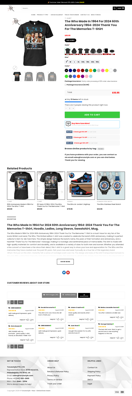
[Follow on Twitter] (64, 272)
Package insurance (73, 81)
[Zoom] (15, 68)
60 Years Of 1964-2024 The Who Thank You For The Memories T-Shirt (51, 205)
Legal (90, 383)
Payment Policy (94, 375)
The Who (101, 149)
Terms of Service (54, 379)
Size (67, 57)
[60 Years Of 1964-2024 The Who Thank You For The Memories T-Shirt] (51, 185)
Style (67, 45)
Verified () (70, 295)
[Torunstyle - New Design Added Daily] (13, 8)
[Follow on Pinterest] (68, 272)
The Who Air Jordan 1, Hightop (78, 204)
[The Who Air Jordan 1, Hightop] (81, 185)
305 (20, 302)
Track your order (72, 15)
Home (33, 15)
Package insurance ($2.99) (78, 85)
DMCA (90, 379)
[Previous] (15, 44)
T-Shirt (68, 18)
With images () (51, 295)
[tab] (11, 219)
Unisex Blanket (57, 15)
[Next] (53, 44)
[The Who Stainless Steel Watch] (111, 185)
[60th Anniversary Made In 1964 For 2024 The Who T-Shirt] (21, 185)
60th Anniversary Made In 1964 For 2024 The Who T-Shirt (20, 205)
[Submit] (114, 8)
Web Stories (96, 15)
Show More (65, 262)
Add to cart (92, 114)
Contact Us (85, 15)
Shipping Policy (94, 371)
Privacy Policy (53, 375)
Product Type (42, 15)
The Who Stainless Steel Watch (109, 204)
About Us (51, 367)
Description (11, 219)
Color (67, 66)
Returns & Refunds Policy (58, 371)
